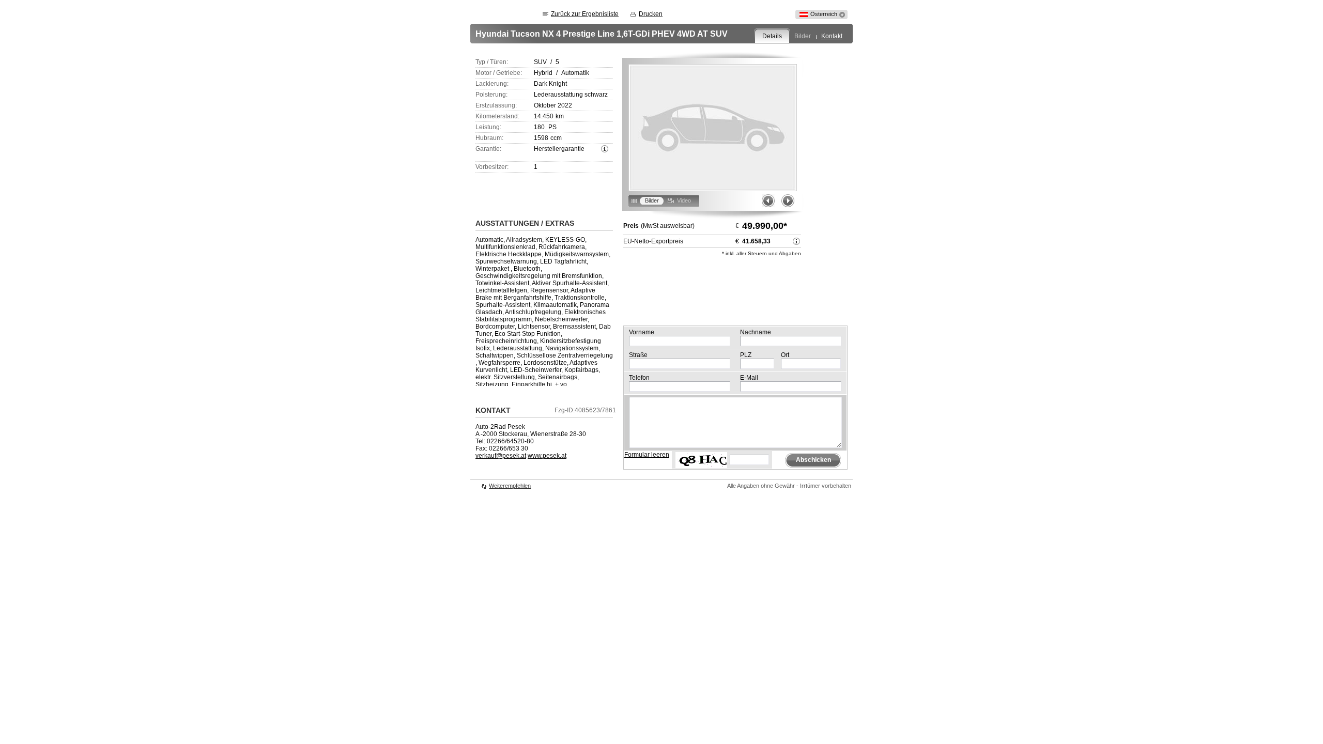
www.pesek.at (547, 455)
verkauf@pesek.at (500, 455)
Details (772, 36)
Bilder (802, 36)
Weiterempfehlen (510, 486)
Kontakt (831, 36)
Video (684, 200)
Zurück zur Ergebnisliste (585, 14)
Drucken (651, 14)
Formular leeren (646, 454)
